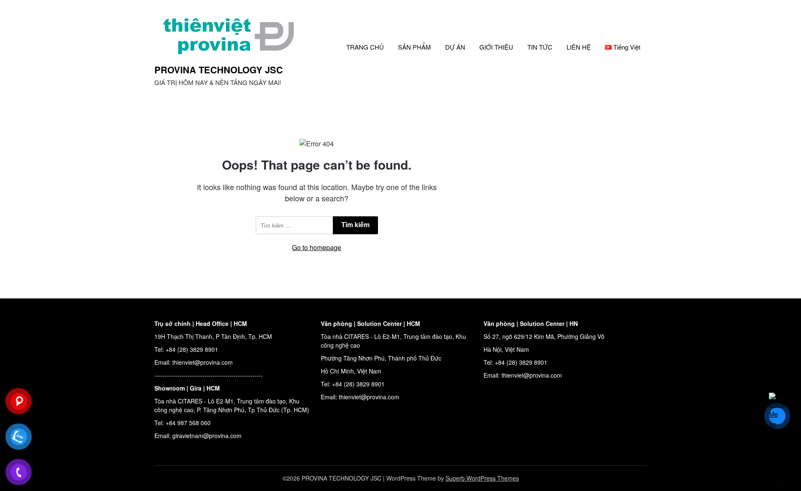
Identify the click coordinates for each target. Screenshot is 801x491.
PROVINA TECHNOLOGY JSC (218, 69)
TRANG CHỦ (365, 47)
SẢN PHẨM (414, 47)
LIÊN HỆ (579, 47)
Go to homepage (316, 247)
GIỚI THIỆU (496, 47)
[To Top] (779, 473)
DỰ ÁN (455, 47)
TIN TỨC (539, 47)
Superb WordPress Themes (482, 478)
